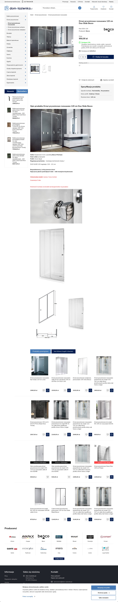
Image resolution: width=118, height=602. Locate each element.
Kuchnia (9, 58)
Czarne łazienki (11, 72)
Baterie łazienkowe (13, 40)
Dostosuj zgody (102, 592)
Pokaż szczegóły (28, 596)
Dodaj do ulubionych (88, 80)
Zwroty (7, 582)
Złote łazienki (11, 76)
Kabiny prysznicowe (13, 16)
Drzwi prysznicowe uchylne (16, 27)
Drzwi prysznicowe (41, 15)
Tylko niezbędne (103, 597)
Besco (88, 31)
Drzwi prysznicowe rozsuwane (57, 15)
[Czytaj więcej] (59, 558)
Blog (6, 576)
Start (31, 15)
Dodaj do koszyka (102, 57)
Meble (9, 44)
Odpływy (9, 51)
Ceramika (9, 47)
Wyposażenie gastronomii (15, 65)
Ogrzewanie (10, 83)
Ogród (9, 61)
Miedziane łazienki (12, 79)
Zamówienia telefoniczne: (19, 2)
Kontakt (87, 2)
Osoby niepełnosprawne (14, 69)
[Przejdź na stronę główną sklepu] (18, 8)
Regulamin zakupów (11, 579)
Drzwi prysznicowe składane (16, 30)
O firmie (80, 2)
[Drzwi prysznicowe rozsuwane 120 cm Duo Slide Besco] (51, 41)
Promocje (65, 2)
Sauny (8, 54)
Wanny (9, 37)
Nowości (73, 2)
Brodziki (9, 33)
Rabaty (111, 2)
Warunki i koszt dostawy (99, 2)
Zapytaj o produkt (108, 80)
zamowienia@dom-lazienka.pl (63, 582)
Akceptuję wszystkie (103, 587)
